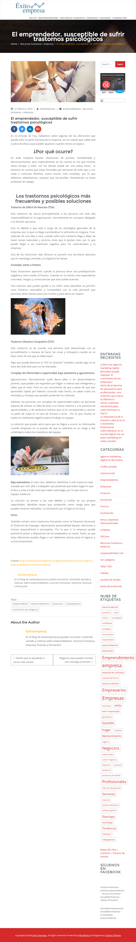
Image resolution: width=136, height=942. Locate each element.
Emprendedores (48, 17)
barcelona (106, 612)
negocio (105, 742)
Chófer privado (108, 466)
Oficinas (104, 536)
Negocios (110, 748)
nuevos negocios (109, 760)
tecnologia (107, 822)
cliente (105, 618)
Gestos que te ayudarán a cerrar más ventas (29, 660)
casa (116, 612)
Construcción (107, 473)
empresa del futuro (110, 678)
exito (118, 705)
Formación (120, 17)
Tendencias (109, 828)
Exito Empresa (40, 935)
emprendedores (40, 603)
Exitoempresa (48, 108)
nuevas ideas (107, 754)
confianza (107, 623)
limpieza (118, 730)
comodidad (116, 618)
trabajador (106, 834)
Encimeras (106, 706)
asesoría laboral (110, 607)
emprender (107, 650)
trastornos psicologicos (25, 609)
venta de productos (111, 586)
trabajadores (73, 603)
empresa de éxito (110, 683)
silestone (106, 800)
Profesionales (114, 781)
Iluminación (106, 513)
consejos (106, 628)
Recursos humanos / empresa (79, 17)
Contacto (105, 853)
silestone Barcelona (110, 805)
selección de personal (111, 788)
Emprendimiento (118, 657)
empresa (112, 665)
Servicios (108, 794)
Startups (108, 816)
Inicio (33, 17)
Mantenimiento (111, 736)
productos (106, 770)
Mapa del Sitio (108, 849)
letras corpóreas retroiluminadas (109, 521)
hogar (106, 730)
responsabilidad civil (111, 553)
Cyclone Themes (113, 935)
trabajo (104, 573)
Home (14, 43)
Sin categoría (107, 559)
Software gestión (109, 810)
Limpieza (105, 529)
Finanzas (105, 17)
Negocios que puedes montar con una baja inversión (76, 659)
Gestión (108, 723)
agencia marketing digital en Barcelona (111, 458)
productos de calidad (111, 775)
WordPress (84, 935)
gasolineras (107, 717)
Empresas (57, 603)
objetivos (106, 765)
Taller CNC (106, 566)
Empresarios (114, 690)
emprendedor (20, 603)
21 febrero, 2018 (23, 108)
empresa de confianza (113, 672)
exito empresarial (110, 711)
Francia (104, 506)
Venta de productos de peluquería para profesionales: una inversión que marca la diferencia (111, 392)
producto (118, 765)
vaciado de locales (110, 579)
